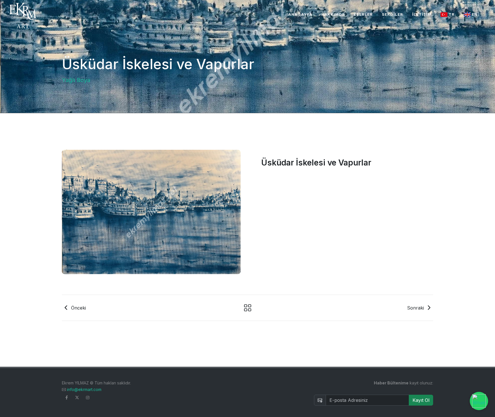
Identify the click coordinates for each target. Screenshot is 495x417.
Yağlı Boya (76, 80)
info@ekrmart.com (84, 389)
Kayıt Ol (420, 400)
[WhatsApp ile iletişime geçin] (479, 401)
